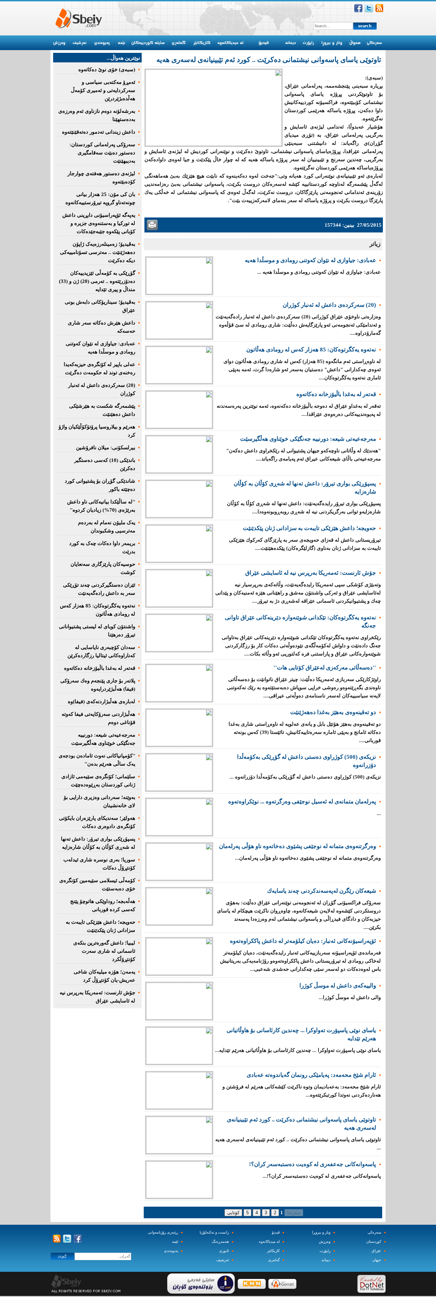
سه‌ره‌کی (374, 1232)
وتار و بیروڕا (321, 1232)
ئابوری (224, 1251)
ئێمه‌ (175, 1241)
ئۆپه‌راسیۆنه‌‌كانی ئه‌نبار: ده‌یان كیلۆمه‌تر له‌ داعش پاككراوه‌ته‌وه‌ (303, 941)
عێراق (376, 1251)
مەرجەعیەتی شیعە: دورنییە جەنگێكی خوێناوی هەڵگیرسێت (308, 439)
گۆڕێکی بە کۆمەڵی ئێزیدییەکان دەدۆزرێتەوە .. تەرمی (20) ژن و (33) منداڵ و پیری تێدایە (97, 281)
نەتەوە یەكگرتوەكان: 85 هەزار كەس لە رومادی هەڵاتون (311, 349)
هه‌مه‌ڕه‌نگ (220, 1241)
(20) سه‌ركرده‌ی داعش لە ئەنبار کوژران (329, 305)
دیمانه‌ (326, 1260)
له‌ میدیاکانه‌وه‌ (269, 1241)
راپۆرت (325, 1251)
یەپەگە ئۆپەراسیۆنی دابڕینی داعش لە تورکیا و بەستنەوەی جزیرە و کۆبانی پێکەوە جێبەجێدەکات (98, 223)
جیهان (376, 1260)
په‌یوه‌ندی (171, 1251)
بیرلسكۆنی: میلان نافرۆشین (105, 447)
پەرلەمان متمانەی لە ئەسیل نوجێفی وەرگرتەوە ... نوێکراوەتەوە (302, 801)
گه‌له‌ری (274, 1260)
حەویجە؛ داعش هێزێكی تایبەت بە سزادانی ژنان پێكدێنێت (309, 528)
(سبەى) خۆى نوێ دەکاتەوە (106, 69)
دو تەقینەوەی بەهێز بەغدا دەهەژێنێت (333, 712)
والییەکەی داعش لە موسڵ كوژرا (337, 985)
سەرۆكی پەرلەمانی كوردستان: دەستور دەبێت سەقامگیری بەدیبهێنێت (102, 153)
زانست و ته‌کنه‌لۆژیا (214, 1232)
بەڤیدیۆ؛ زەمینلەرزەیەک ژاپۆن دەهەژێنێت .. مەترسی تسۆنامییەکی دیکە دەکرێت (97, 252)
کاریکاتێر (273, 1251)
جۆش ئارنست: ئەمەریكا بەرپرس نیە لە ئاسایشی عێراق (310, 573)
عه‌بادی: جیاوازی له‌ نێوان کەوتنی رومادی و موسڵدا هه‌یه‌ (310, 260)
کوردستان (373, 1241)
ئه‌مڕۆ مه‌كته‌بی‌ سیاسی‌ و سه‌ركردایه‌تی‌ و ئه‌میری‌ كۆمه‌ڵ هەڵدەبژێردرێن (103, 90)
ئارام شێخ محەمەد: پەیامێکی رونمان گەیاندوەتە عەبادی (311, 1075)
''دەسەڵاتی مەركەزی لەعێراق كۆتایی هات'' (325, 667)
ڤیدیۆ (276, 1232)
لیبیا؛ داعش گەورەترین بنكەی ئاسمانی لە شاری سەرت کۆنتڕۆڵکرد (104, 951)
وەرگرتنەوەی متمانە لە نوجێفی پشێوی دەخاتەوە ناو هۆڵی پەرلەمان (297, 846)
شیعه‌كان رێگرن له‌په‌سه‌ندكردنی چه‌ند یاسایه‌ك (321, 891)
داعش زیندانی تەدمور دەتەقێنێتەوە (98, 132)
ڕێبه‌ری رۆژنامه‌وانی (163, 1232)
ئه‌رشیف (222, 1260)
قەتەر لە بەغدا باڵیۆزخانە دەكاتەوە (336, 394)
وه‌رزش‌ (324, 1241)
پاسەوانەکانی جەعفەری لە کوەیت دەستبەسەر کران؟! (312, 1164)
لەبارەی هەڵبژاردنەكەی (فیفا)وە (101, 701)
